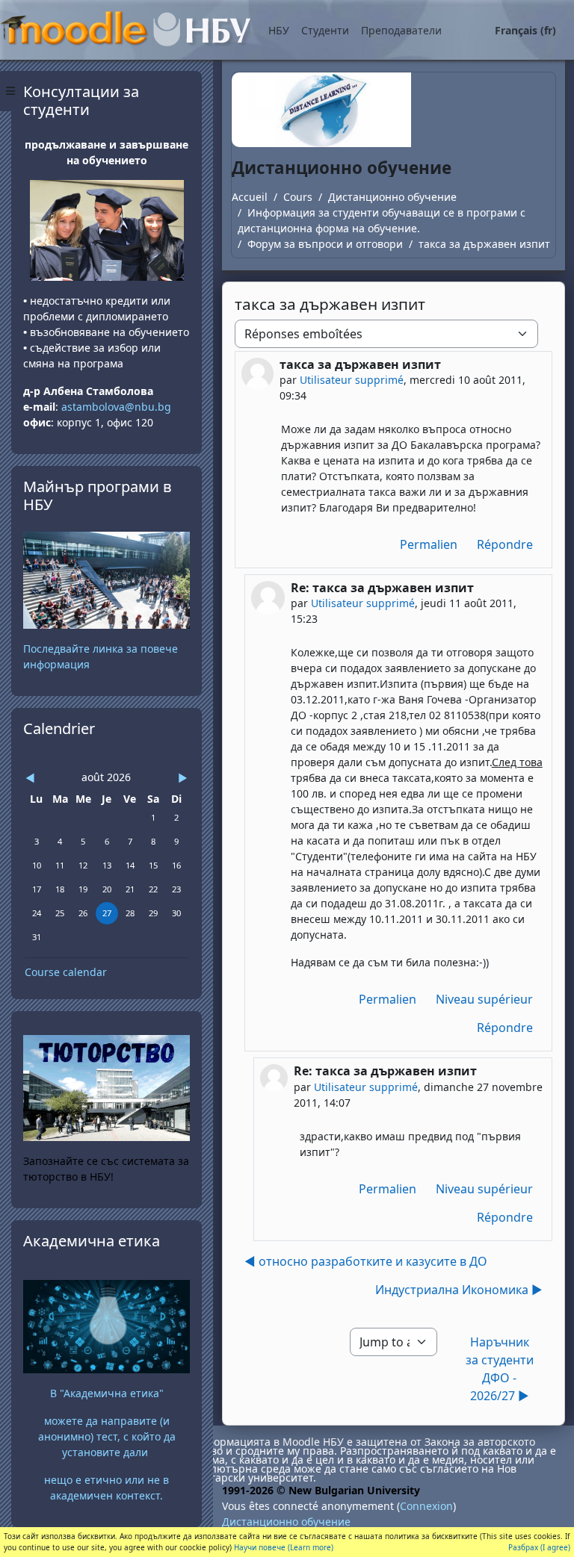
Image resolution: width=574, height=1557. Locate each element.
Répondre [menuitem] (505, 544)
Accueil (250, 197)
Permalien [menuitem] (428, 544)
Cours (297, 197)
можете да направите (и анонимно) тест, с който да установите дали (107, 1436)
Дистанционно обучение (392, 197)
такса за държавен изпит (484, 244)
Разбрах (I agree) (539, 1547)
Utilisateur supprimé (352, 380)
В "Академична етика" (107, 1393)
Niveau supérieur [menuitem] (484, 999)
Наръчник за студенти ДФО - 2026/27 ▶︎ (500, 1369)
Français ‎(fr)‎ (525, 30)
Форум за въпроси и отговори (325, 244)
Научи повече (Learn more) (283, 1547)
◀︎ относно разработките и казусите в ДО (365, 1261)
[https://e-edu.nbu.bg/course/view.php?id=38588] (106, 1325)
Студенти (325, 30)
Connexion (426, 1506)
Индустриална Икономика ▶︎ (459, 1289)
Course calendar (66, 972)
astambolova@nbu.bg (117, 407)
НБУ (278, 30)
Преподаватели (401, 30)
